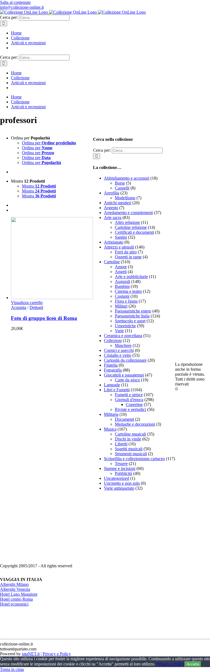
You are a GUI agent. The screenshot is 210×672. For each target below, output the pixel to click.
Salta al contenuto (15, 2)
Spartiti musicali (128, 448)
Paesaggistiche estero (133, 311)
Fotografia (113, 370)
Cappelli (122, 188)
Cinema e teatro (128, 291)
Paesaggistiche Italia (132, 316)
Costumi (122, 296)
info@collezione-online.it (22, 7)
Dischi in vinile (128, 439)
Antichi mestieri (117, 202)
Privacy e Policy (57, 653)
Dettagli (36, 307)
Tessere (121, 463)
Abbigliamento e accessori (126, 178)
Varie (119, 330)
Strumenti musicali (131, 453)
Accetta (193, 664)
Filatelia (111, 365)
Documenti (124, 419)
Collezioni (113, 340)
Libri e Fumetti (117, 389)
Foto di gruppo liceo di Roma (44, 318)
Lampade (112, 384)
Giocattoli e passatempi (124, 375)
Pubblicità (123, 473)
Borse (120, 183)
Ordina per (49, 143)
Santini (121, 237)
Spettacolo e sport (130, 321)
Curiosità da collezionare (125, 360)
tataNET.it (31, 653)
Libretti (121, 444)
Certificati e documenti (134, 232)
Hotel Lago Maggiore (18, 594)
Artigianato (113, 242)
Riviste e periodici (130, 409)
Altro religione (127, 222)
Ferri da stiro (126, 252)
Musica (110, 429)
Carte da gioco (127, 380)
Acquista (18, 307)
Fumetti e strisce (129, 394)
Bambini (122, 286)
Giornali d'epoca (129, 399)
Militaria (111, 414)
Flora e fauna (126, 301)
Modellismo (125, 197)
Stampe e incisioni (119, 468)
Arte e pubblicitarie (131, 276)
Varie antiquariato (119, 488)
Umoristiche (125, 325)
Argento (111, 207)
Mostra (39, 186)
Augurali (122, 281)
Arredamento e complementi (128, 212)
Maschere (123, 345)
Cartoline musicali (130, 434)
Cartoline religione (131, 227)
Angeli (121, 271)
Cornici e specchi (119, 350)
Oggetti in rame (128, 257)
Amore (121, 266)
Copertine (134, 404)
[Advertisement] (134, 529)
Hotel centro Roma (16, 599)
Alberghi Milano (14, 584)
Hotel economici (14, 604)
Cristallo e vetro (117, 355)
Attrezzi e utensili (119, 247)
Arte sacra (112, 217)
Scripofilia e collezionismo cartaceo (134, 458)
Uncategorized (116, 478)
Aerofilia (111, 193)
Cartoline (112, 261)
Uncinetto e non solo (122, 483)
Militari (121, 306)
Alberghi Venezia (15, 589)
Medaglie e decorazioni (135, 424)
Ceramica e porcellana (123, 335)
